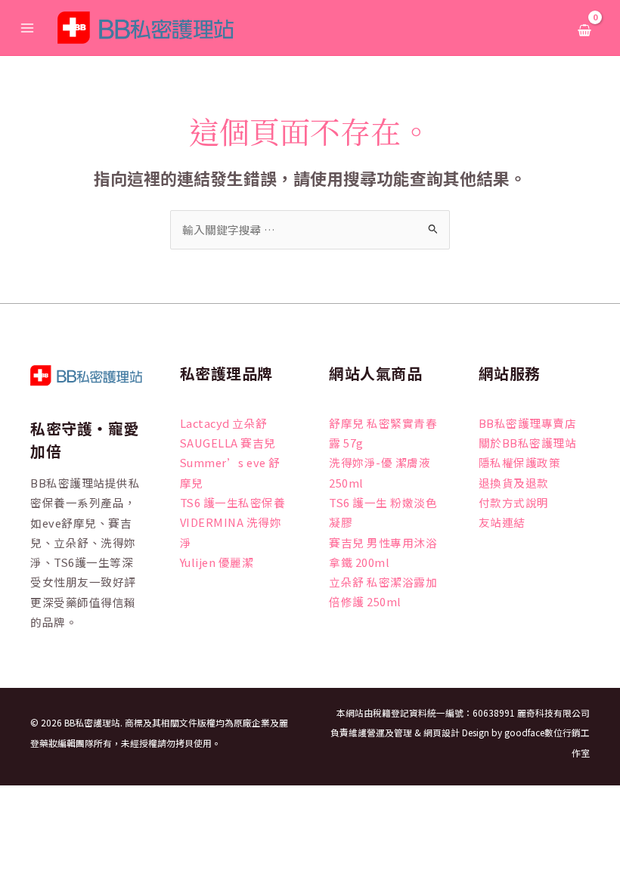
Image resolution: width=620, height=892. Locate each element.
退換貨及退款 (514, 483)
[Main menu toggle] (27, 27)
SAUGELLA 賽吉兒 (228, 443)
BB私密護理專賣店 (528, 423)
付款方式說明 (514, 502)
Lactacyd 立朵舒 (224, 423)
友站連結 (502, 522)
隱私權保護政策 (520, 462)
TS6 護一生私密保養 (233, 502)
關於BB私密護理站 (528, 443)
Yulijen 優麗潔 (217, 562)
